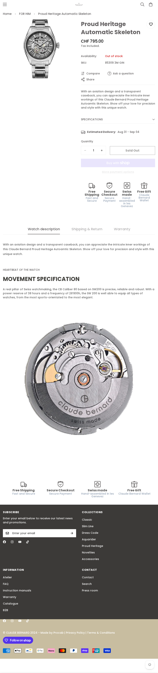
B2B (5, 610)
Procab (58, 633)
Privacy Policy (75, 633)
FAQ (5, 584)
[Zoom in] (70, 27)
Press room (90, 590)
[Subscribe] (72, 533)
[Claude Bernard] (79, 4)
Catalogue (10, 604)
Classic (87, 520)
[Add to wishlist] (150, 24)
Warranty (9, 597)
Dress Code (90, 533)
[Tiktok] (27, 541)
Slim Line (87, 526)
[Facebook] (4, 541)
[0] (150, 4)
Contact (88, 577)
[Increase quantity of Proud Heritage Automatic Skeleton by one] (102, 150)
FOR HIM (25, 14)
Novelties (88, 552)
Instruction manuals (17, 590)
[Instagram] (12, 541)
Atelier (7, 577)
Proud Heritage (92, 546)
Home (7, 14)
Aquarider (89, 539)
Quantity (87, 141)
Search (87, 584)
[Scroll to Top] (150, 652)
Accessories (90, 559)
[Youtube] (19, 541)
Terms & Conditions (101, 633)
